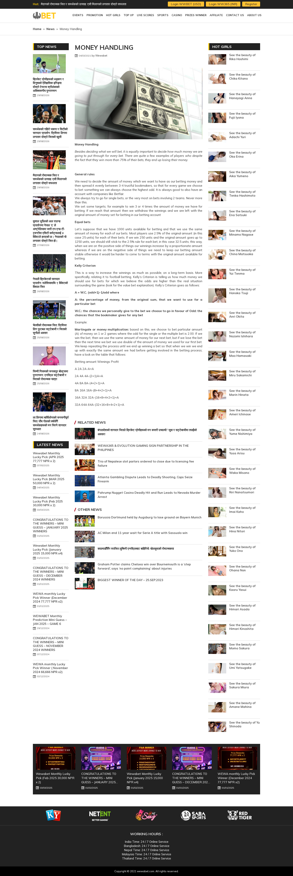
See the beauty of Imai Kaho (242, 510)
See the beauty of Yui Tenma (242, 272)
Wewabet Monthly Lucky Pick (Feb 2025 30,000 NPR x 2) (48, 501)
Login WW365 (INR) (223, 4)
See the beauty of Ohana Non (242, 568)
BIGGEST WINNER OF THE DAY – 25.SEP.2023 (130, 580)
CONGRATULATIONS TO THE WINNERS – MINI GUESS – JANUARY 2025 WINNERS (50, 525)
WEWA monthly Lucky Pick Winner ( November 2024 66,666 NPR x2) (50, 668)
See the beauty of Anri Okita (242, 315)
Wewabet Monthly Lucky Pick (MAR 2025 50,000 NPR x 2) (48, 479)
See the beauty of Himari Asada (242, 607)
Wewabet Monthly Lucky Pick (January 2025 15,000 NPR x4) (48, 549)
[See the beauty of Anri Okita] (217, 317)
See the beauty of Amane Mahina (242, 705)
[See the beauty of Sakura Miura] (217, 688)
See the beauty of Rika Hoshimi (242, 57)
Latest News (50, 444)
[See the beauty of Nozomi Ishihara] (217, 337)
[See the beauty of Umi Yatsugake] (217, 668)
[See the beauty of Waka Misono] (217, 473)
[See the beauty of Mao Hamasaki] (217, 356)
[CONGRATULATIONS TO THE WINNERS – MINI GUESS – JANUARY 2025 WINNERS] (55, 758)
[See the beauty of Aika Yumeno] (217, 176)
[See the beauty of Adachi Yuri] (217, 137)
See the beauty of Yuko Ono (242, 549)
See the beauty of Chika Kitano (242, 76)
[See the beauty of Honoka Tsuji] (217, 296)
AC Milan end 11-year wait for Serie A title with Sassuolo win (143, 533)
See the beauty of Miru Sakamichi (242, 373)
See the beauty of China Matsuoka (242, 252)
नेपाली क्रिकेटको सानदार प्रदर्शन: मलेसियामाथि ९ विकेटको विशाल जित (50, 283)
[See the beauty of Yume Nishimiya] (217, 434)
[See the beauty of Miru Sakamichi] (217, 376)
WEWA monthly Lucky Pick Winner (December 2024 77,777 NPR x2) (50, 597)
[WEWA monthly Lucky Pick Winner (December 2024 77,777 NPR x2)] (192, 758)
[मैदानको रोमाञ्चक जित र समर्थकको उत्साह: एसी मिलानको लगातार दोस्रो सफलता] (49, 160)
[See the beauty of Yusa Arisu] (217, 454)
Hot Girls (222, 46)
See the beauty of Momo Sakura (242, 646)
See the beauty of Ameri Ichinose (242, 412)
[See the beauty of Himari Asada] (217, 610)
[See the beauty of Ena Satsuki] (217, 216)
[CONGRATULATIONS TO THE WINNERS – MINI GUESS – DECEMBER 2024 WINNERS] (146, 758)
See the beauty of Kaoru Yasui (242, 588)
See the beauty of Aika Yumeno (242, 174)
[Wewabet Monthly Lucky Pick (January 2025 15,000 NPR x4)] (101, 758)
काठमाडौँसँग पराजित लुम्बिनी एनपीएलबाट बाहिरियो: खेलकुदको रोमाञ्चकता (136, 548)
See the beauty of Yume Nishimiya (242, 432)
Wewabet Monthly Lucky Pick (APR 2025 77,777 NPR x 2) (48, 457)
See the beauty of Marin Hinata (242, 393)
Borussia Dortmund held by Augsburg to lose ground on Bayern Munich (150, 517)
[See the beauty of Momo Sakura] (217, 649)
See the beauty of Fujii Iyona (242, 115)
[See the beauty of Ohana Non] (217, 571)
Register (251, 4)
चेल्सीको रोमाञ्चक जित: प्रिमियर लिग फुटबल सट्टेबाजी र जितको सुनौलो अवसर (50, 329)
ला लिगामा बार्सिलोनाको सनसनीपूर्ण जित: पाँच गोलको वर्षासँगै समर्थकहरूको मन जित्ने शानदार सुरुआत (51, 423)
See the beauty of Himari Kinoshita (242, 627)
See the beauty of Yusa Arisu (242, 451)
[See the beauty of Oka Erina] (217, 157)
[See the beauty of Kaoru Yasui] (217, 590)
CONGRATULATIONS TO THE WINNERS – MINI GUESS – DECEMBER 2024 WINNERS (50, 573)
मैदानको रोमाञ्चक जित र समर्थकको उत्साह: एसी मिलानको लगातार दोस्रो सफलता (50, 179)
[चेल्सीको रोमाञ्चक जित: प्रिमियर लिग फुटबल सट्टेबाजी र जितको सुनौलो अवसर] (49, 310)
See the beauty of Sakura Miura (242, 685)
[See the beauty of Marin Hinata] (217, 395)
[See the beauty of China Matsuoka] (217, 255)
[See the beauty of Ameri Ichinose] (217, 415)
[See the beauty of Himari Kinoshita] (217, 629)
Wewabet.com (45, 16)
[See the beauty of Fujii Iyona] (217, 118)
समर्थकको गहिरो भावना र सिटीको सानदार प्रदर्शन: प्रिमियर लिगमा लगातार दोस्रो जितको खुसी (50, 133)
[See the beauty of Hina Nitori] (217, 532)
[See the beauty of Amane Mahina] (217, 707)
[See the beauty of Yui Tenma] (217, 274)
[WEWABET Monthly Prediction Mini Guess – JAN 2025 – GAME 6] (237, 758)
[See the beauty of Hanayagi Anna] (217, 98)
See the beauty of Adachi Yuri (242, 135)
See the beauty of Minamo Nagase (242, 233)
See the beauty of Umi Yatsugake (242, 666)
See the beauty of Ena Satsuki (242, 213)
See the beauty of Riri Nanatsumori (242, 490)
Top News (46, 46)
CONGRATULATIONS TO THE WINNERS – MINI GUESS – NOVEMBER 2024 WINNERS (50, 644)
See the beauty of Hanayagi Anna (242, 96)
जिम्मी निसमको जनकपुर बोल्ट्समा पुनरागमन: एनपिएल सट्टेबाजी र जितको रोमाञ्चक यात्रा (50, 375)
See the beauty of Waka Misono (242, 471)
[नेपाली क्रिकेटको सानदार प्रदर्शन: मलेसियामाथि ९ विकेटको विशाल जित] (49, 264)
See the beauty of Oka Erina (242, 154)
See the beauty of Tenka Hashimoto (242, 194)
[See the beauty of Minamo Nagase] (217, 235)
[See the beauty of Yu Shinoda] (217, 727)
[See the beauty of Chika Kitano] (217, 79)
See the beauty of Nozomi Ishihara (242, 334)
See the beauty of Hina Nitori (242, 529)
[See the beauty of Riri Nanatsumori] (217, 493)
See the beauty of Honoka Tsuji (242, 291)
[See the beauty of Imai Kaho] (217, 512)
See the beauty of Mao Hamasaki (242, 354)
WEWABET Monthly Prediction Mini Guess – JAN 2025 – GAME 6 (50, 620)
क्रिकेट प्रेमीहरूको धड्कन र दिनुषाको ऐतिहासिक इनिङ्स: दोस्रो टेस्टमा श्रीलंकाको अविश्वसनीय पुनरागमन (48, 85)
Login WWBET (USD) (186, 4)
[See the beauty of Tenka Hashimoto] (217, 196)
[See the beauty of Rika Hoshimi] (217, 59)
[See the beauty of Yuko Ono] (217, 551)
